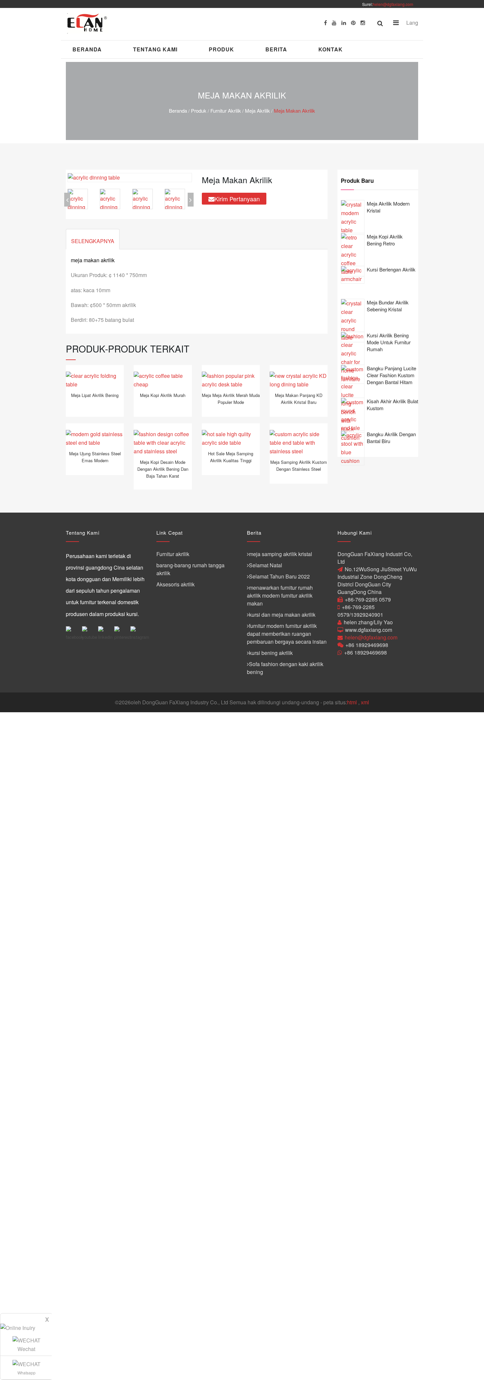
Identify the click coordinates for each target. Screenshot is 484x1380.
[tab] (93, 239)
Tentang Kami (155, 49)
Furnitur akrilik (225, 110)
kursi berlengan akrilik (391, 269)
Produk (221, 49)
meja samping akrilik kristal (280, 554)
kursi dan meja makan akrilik (282, 614)
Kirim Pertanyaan (237, 198)
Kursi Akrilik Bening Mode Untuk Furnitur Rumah (389, 342)
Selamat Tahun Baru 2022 (279, 576)
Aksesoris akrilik (175, 584)
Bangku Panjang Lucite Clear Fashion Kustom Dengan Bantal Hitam (391, 375)
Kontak (330, 49)
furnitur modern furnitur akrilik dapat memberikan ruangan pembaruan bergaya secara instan (287, 633)
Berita (276, 49)
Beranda (87, 49)
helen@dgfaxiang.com (393, 4)
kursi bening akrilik (271, 653)
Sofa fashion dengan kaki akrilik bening (285, 668)
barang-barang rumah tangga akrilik (190, 569)
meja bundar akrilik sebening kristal (388, 306)
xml (365, 702)
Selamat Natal (265, 565)
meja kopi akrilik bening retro (385, 240)
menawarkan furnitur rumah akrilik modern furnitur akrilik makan (280, 595)
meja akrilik (257, 110)
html (352, 702)
